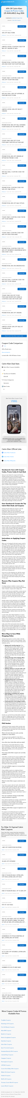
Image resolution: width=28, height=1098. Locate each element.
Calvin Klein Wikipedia (9, 461)
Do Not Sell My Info (5, 1096)
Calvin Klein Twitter (9, 456)
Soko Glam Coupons (6, 1044)
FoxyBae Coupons (6, 1020)
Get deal (22, 841)
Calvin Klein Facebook (9, 452)
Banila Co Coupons (6, 1034)
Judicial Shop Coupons (7, 1055)
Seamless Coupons (6, 1041)
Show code (21, 26)
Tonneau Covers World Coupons (9, 1082)
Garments (9, 20)
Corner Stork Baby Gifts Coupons (10, 1068)
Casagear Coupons (6, 1058)
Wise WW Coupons (6, 1030)
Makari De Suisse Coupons (8, 1072)
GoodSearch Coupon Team (17, 18)
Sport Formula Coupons (7, 1048)
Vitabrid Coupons (5, 1075)
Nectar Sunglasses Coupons (8, 1037)
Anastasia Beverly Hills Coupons (9, 1051)
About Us (3, 1094)
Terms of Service (10, 1094)
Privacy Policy (17, 1094)
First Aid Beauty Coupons (7, 1027)
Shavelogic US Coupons (7, 1023)
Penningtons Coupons (7, 1062)
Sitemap (13, 1096)
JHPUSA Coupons (5, 1065)
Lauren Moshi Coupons (7, 1086)
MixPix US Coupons (6, 1079)
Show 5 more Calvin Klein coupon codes (14, 336)
